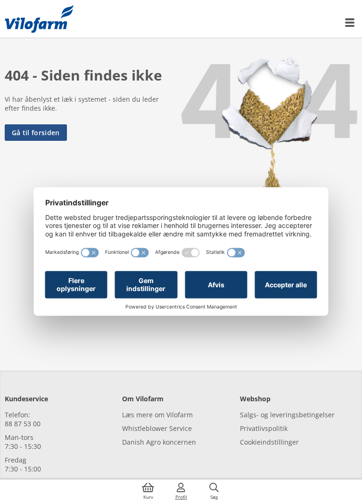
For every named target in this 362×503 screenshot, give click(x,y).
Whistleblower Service (157, 428)
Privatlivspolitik (264, 428)
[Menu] (350, 22)
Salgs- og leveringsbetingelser (287, 414)
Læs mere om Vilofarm (157, 414)
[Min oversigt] (39, 19)
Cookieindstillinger (269, 442)
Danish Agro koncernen (159, 442)
